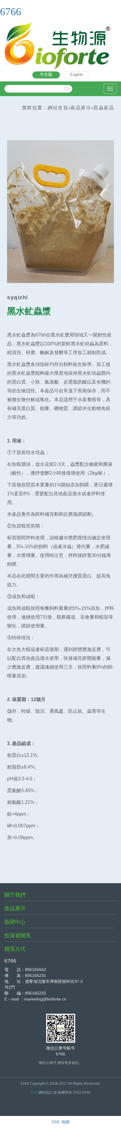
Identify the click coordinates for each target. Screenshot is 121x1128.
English (76, 74)
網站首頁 (58, 107)
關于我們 (15, 895)
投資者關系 (17, 935)
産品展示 (80, 107)
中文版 (46, 74)
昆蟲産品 (103, 107)
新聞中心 (15, 922)
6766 (10, 12)
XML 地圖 (60, 1122)
